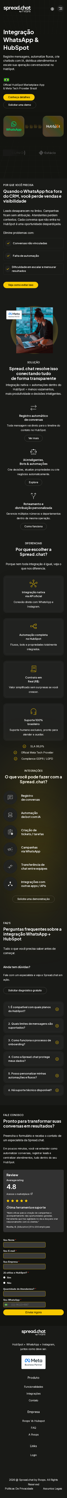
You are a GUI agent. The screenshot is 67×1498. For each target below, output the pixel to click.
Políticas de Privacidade (19, 1488)
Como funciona (33, 526)
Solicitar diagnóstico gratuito (25, 990)
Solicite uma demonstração (33, 899)
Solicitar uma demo (19, 104)
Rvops (42, 1479)
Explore (33, 482)
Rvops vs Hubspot (33, 1421)
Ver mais (33, 438)
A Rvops (33, 1434)
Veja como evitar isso (20, 285)
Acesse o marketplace (18, 1194)
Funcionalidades (33, 1386)
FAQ (33, 1427)
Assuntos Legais (52, 1488)
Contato (33, 1400)
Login (33, 1455)
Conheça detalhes (19, 97)
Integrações (34, 1393)
